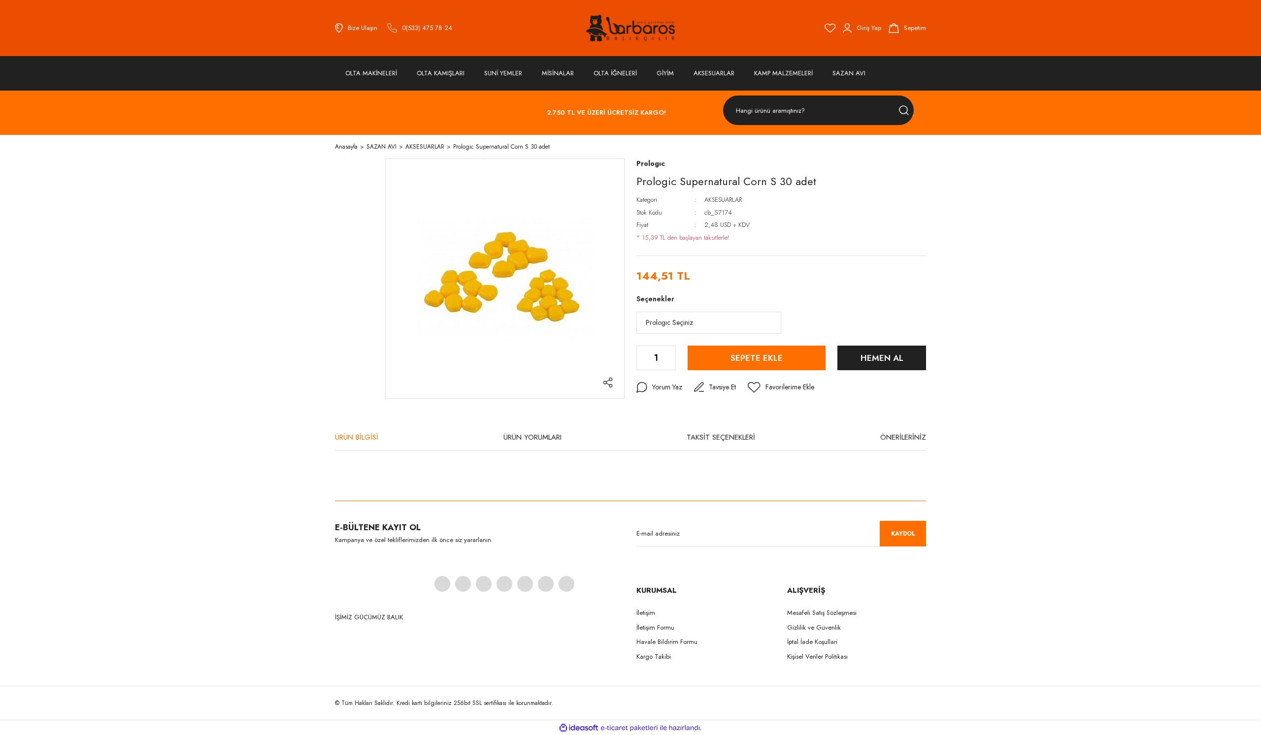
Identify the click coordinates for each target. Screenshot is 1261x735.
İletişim (645, 612)
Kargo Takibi (653, 656)
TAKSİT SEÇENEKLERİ (721, 437)
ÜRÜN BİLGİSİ (356, 437)
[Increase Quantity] (669, 358)
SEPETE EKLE (756, 358)
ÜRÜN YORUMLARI (532, 437)
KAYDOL (903, 533)
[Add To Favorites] (781, 387)
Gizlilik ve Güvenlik (814, 627)
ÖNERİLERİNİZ (903, 437)
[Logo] (630, 28)
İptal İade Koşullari (812, 641)
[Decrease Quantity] (643, 358)
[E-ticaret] (629, 727)
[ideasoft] (578, 728)
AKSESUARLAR (723, 199)
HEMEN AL (882, 358)
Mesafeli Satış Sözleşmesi (822, 612)
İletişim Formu (655, 627)
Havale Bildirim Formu (666, 641)
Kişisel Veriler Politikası (817, 656)
